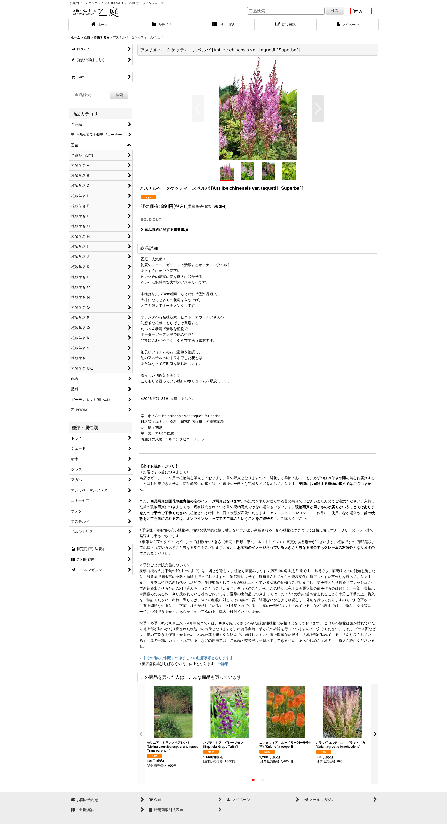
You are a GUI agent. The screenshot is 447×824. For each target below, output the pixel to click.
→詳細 (223, 663)
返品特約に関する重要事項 (166, 229)
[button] (198, 108)
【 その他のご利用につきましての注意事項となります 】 (188, 657)
